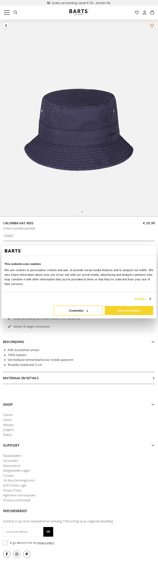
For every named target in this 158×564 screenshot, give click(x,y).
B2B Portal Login (14, 485)
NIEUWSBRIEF (15, 511)
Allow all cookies (129, 310)
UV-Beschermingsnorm (19, 480)
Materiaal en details (21, 378)
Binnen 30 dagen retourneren (31, 326)
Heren (7, 420)
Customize (76, 310)
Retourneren (12, 466)
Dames (8, 415)
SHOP (8, 404)
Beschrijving (13, 342)
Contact (8, 475)
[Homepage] (79, 12)
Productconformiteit (17, 500)
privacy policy (46, 543)
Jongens (8, 430)
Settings (140, 298)
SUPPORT (11, 445)
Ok (48, 531)
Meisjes (8, 425)
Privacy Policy (12, 490)
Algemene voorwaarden (19, 495)
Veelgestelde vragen (16, 470)
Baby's (7, 435)
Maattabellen (12, 456)
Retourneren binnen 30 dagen (81, 3)
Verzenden (10, 461)
